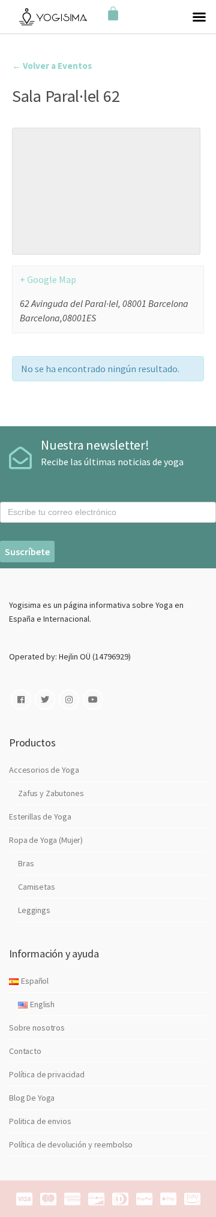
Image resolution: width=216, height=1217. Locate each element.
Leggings (34, 910)
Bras (26, 863)
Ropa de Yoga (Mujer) (46, 840)
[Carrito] (113, 14)
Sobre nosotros (37, 1027)
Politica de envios (40, 1121)
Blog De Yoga (32, 1097)
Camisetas (36, 886)
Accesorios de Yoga (44, 769)
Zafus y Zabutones (51, 793)
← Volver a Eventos (52, 65)
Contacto (25, 1051)
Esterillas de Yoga (40, 816)
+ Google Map (48, 279)
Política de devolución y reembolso (71, 1144)
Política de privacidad (47, 1074)
